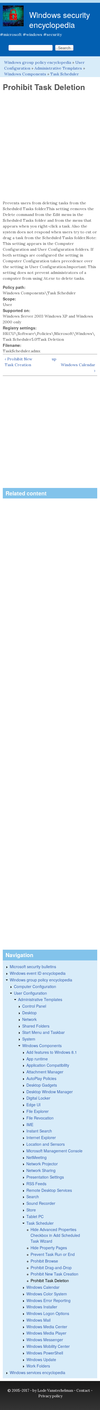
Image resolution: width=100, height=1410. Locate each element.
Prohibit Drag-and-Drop (51, 1267)
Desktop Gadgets (41, 1085)
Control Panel (34, 1006)
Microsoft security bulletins (33, 966)
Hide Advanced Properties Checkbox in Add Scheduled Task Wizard (55, 1235)
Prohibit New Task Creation (54, 1274)
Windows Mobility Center (48, 1346)
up (54, 359)
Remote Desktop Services (49, 1190)
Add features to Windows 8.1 (51, 1052)
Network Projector (42, 1163)
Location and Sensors (45, 1144)
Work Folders (38, 1366)
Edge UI (33, 1104)
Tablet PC (35, 1216)
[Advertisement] (50, 146)
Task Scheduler (64, 74)
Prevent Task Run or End (53, 1254)
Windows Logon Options (47, 1313)
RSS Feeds (36, 1183)
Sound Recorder (40, 1203)
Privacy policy (50, 1396)
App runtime (37, 1059)
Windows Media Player (46, 1333)
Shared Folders (35, 1026)
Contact (83, 1390)
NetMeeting (36, 1157)
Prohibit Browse (44, 1261)
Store (31, 1210)
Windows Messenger (44, 1339)
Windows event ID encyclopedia (38, 973)
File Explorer (37, 1111)
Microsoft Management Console (54, 1150)
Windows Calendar (42, 1287)
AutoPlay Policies (41, 1078)
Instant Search (39, 1131)
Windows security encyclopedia (59, 19)
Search (32, 1196)
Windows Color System (46, 1294)
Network (29, 1019)
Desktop (29, 1012)
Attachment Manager (44, 1071)
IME (29, 1124)
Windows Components (25, 74)
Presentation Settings (45, 1177)
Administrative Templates (58, 68)
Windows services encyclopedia (37, 1372)
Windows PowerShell (44, 1353)
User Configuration (30, 993)
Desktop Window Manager (49, 1091)
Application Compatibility (47, 1065)
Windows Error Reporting (48, 1300)
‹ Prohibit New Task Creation (18, 362)
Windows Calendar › (78, 367)
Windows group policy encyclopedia (37, 62)
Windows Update (41, 1359)
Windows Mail (38, 1320)
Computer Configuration (35, 986)
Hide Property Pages (49, 1247)
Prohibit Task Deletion (50, 1280)
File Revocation (40, 1118)
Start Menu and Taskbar (43, 1032)
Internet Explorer (41, 1137)
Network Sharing (41, 1170)
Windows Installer (41, 1306)
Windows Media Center (46, 1326)
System (28, 1039)
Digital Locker (38, 1098)
